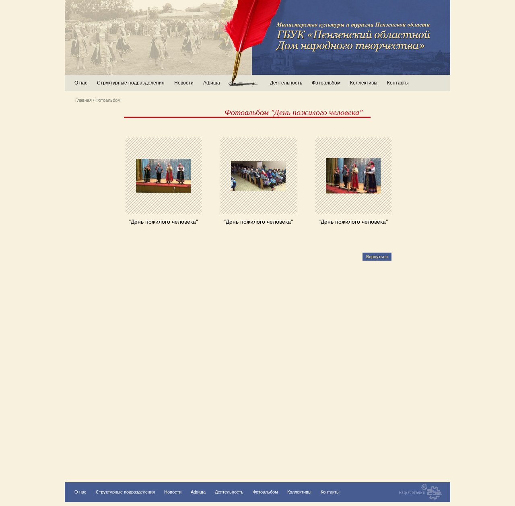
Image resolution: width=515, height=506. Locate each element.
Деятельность (229, 492)
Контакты (398, 83)
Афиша (211, 83)
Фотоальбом (326, 83)
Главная (83, 100)
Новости (184, 83)
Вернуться (377, 256)
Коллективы (363, 83)
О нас (80, 83)
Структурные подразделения (125, 492)
